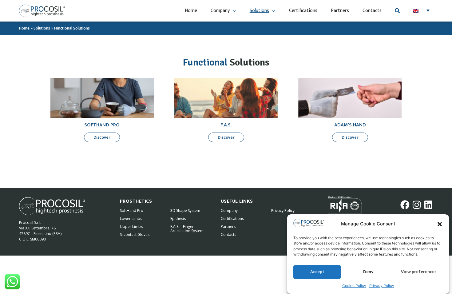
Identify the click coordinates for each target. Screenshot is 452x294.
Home (191, 10)
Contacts (372, 10)
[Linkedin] (428, 204)
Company (220, 10)
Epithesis (178, 218)
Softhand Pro (102, 125)
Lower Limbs (131, 218)
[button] (440, 224)
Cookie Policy (354, 285)
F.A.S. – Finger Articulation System (187, 228)
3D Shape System (185, 210)
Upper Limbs (131, 226)
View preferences (419, 272)
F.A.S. (226, 125)
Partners (340, 10)
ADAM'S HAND (350, 125)
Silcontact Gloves (134, 234)
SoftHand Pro (131, 210)
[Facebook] (405, 204)
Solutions (259, 10)
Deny (368, 272)
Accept (317, 272)
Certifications (303, 10)
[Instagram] (416, 204)
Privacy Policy (381, 285)
